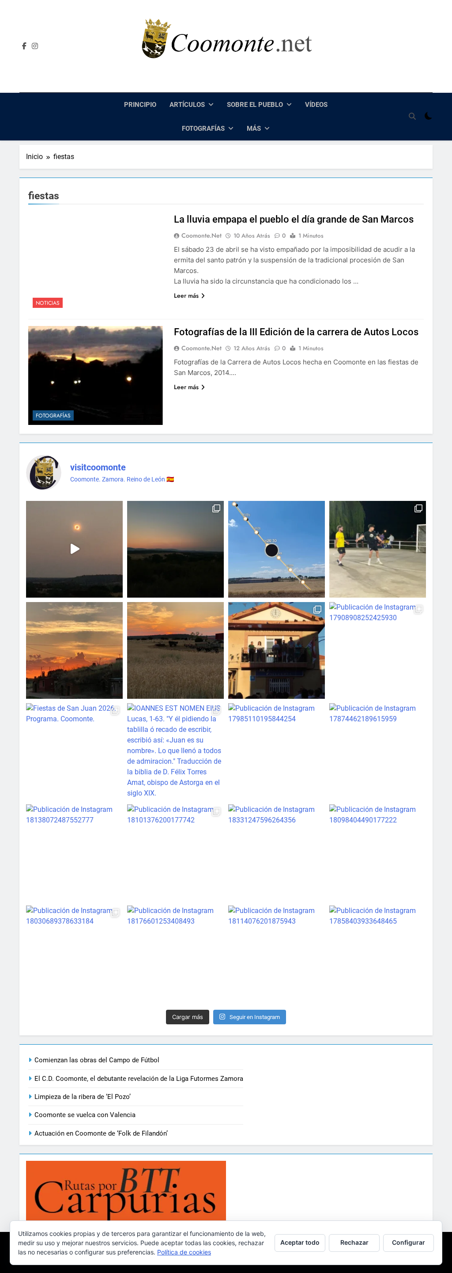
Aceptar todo (300, 1242)
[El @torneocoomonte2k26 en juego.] (377, 549)
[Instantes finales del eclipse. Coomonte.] (74, 549)
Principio (140, 105)
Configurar (408, 1242)
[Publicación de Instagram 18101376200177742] (175, 852)
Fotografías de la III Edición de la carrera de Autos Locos (296, 331)
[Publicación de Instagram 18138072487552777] (74, 852)
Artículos (187, 105)
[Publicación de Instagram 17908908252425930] (377, 650)
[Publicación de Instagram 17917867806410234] (74, 650)
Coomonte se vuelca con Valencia (85, 1115)
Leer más (186, 295)
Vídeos (316, 105)
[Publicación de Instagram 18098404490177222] (377, 852)
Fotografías (203, 129)
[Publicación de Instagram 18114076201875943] (276, 953)
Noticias (48, 303)
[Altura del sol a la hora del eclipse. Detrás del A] (276, 549)
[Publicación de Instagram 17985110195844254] (276, 751)
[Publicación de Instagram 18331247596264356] (276, 852)
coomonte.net (201, 235)
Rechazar (354, 1242)
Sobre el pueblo (255, 105)
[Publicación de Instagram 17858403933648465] (377, 953)
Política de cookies (184, 1252)
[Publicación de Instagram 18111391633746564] (175, 650)
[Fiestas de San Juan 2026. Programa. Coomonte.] (74, 751)
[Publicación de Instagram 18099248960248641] (175, 549)
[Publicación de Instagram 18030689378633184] (74, 953)
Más (254, 129)
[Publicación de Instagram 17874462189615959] (377, 751)
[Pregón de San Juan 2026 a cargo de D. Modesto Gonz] (276, 650)
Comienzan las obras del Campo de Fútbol (96, 1060)
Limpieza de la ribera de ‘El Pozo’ (82, 1097)
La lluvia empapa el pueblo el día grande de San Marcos (294, 219)
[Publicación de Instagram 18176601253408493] (175, 953)
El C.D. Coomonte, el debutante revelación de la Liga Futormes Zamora (138, 1079)
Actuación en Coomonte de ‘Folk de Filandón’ (101, 1133)
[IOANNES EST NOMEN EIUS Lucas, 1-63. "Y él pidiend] (175, 751)
